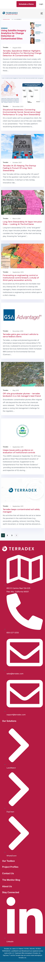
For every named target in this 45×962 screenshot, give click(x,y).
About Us (7, 886)
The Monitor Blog (11, 880)
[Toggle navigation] (36, 13)
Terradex (5, 47)
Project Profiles (10, 867)
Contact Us (8, 873)
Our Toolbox (8, 861)
